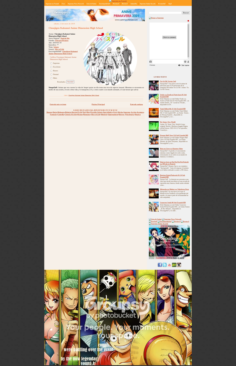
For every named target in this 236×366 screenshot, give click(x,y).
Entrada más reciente (58, 104)
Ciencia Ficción (71, 114)
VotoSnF (70, 82)
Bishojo (68, 112)
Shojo (55, 112)
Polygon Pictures (61, 40)
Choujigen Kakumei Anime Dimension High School (76, 28)
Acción (133, 112)
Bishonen (61, 112)
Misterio (104, 114)
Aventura (140, 112)
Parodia (93, 112)
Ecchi (80, 112)
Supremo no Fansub (52, 4)
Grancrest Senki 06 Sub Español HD (173, 203)
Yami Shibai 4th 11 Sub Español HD (173, 109)
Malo (55, 78)
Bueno (55, 71)
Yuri (84, 112)
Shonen (49, 112)
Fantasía (53, 114)
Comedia (60, 114)
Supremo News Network (76, 4)
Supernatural (113, 114)
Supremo (56, 63)
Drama (80, 114)
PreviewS (116, 4)
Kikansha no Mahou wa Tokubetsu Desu (174, 189)
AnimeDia (133, 4)
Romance (87, 114)
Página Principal (98, 104)
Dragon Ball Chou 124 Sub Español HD (174, 135)
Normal (56, 74)
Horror (122, 114)
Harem (74, 112)
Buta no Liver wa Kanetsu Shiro (171, 149)
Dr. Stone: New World (167, 122)
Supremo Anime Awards (147, 4)
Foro (63, 4)
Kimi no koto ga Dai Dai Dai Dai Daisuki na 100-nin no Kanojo (174, 163)
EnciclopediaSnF (104, 4)
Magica (138, 114)
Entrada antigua (136, 104)
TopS (170, 4)
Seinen (56, 47)
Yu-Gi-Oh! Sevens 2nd (168, 81)
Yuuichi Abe (65, 38)
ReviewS (125, 4)
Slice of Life (59, 49)
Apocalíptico (108, 112)
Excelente (57, 67)
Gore (115, 112)
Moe (88, 112)
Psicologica (129, 114)
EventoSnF (162, 4)
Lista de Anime (91, 4)
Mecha (120, 112)
